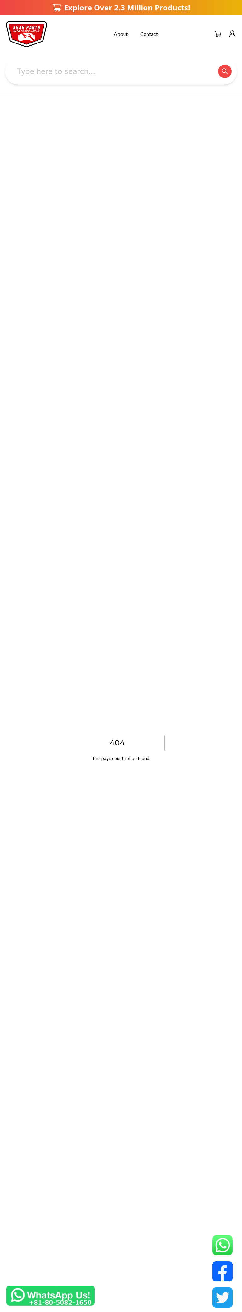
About (121, 34)
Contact (149, 34)
